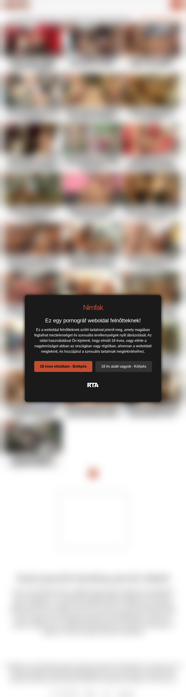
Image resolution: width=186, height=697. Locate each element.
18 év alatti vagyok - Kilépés (123, 366)
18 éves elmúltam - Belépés (63, 366)
